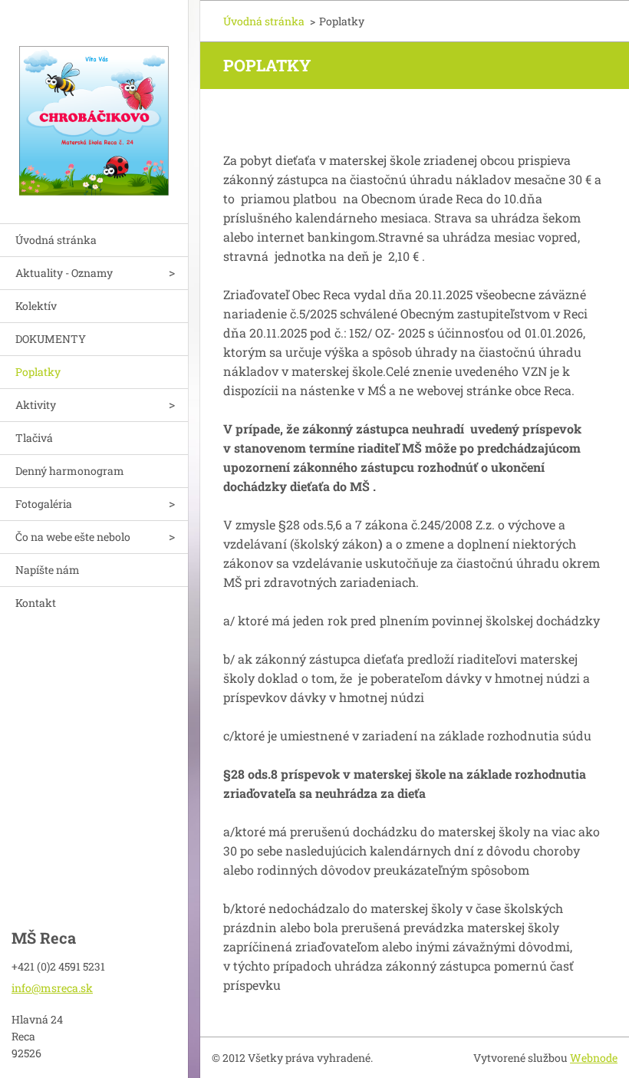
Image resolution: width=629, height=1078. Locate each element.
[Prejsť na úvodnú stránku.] (94, 102)
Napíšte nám (47, 569)
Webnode (593, 1057)
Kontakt (35, 602)
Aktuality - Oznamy (64, 272)
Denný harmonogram (69, 470)
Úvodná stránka (56, 239)
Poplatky (38, 371)
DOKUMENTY (50, 338)
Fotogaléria (43, 503)
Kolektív (36, 305)
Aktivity (35, 404)
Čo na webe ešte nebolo (72, 536)
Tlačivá (34, 437)
